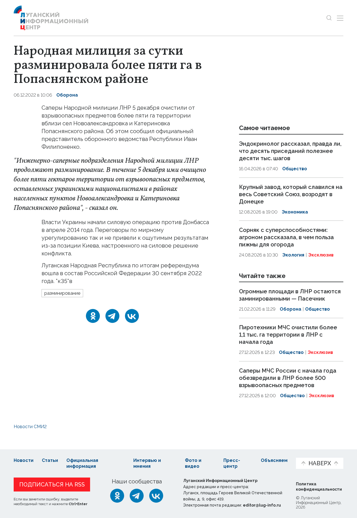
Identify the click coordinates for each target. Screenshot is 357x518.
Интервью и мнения (147, 463)
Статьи (50, 460)
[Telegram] (112, 316)
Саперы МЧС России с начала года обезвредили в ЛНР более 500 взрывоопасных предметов (287, 377)
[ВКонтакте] (132, 316)
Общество (294, 168)
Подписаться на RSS (52, 484)
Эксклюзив (321, 255)
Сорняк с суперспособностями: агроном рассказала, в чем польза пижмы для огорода (286, 237)
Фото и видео (193, 463)
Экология (293, 255)
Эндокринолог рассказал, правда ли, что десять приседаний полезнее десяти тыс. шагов (290, 151)
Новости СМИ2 (30, 426)
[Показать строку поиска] (329, 18)
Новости (23, 460)
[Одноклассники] (93, 316)
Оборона (67, 95)
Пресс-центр (231, 463)
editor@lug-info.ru (262, 505)
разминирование (62, 293)
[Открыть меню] (340, 18)
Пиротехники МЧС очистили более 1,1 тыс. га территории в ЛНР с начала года (288, 334)
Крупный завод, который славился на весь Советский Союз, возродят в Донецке (290, 194)
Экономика (295, 212)
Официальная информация (82, 463)
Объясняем (274, 460)
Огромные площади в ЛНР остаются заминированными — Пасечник (290, 295)
